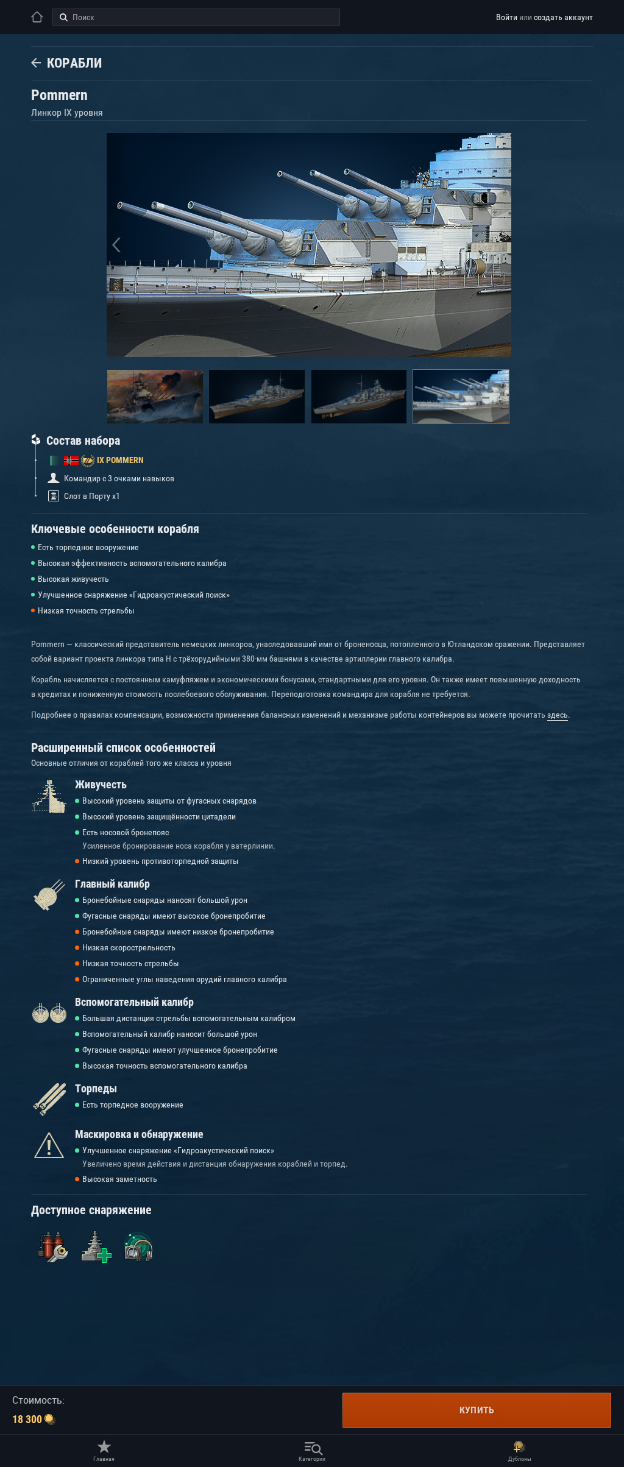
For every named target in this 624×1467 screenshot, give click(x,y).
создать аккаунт (563, 17)
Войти (506, 17)
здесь (557, 714)
